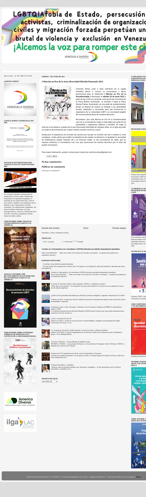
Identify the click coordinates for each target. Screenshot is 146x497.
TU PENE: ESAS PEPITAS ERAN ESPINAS (58, 264)
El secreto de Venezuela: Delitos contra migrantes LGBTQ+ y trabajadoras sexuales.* (78, 284)
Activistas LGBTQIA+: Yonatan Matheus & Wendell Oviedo (70, 342)
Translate (80, 242)
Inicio (86, 228)
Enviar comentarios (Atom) (60, 233)
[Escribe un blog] (49, 156)
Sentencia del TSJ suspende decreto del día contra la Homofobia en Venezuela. (76, 353)
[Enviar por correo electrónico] (47, 156)
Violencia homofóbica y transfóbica (62, 365)
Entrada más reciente (51, 228)
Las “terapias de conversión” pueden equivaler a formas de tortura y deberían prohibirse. (79, 330)
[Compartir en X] (52, 156)
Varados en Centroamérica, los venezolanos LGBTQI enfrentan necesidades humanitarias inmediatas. (81, 249)
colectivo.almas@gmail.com (100, 152)
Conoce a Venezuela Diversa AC (61, 318)
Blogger (138, 477)
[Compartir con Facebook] (54, 156)
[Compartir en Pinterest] (56, 156)
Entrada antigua (119, 228)
